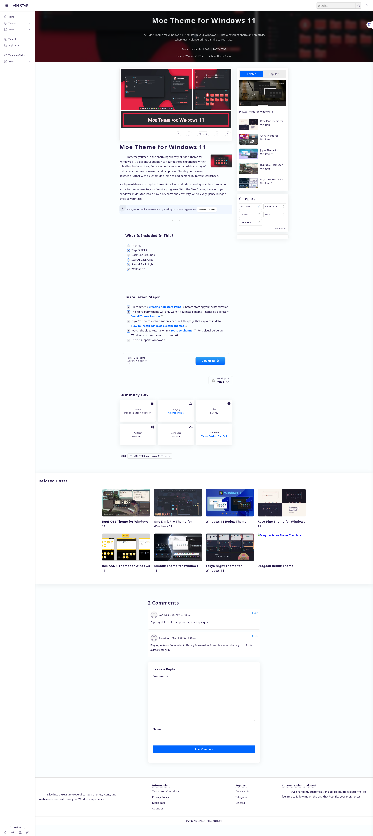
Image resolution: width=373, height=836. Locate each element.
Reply (255, 613)
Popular (273, 74)
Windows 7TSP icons (207, 209)
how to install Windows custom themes (157, 326)
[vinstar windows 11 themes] (220, 382)
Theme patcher (209, 436)
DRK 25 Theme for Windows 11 (256, 111)
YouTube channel (182, 330)
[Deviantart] (5, 832)
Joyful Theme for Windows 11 (269, 152)
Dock (267, 214)
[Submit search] (358, 5)
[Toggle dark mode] (366, 5)
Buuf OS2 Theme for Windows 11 (271, 166)
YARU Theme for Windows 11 (269, 137)
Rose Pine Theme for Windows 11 (271, 122)
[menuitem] (17, 17)
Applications (271, 206)
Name (157, 729)
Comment (160, 676)
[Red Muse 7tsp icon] (221, 161)
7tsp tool (222, 436)
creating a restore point (165, 307)
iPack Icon (246, 222)
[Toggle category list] (280, 228)
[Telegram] (12, 832)
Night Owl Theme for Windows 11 (271, 181)
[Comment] (228, 134)
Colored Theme (176, 412)
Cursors (244, 214)
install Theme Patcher (145, 316)
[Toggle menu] (6, 5)
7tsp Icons (246, 206)
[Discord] (20, 832)
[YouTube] (28, 832)
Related (251, 74)
